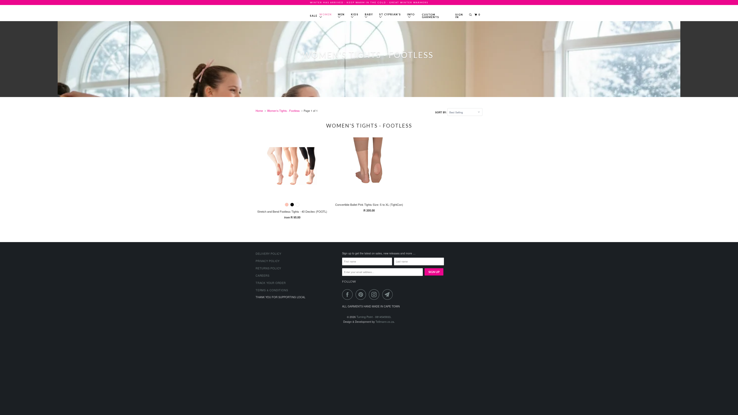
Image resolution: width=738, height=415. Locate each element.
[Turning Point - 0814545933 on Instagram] (375, 294)
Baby (369, 14)
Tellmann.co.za (385, 322)
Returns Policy (268, 268)
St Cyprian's (390, 14)
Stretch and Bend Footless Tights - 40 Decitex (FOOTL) (292, 211)
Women (325, 14)
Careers (262, 275)
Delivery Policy (268, 254)
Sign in (459, 16)
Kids (354, 14)
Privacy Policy (268, 261)
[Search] (470, 15)
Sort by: (441, 112)
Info (411, 16)
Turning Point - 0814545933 (267, 14)
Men (341, 14)
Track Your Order (271, 283)
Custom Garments (430, 16)
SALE (313, 15)
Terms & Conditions (272, 290)
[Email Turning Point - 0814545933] (388, 294)
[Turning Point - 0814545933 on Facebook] (348, 294)
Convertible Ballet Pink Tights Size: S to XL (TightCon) (369, 205)
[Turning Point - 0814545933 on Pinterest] (362, 294)
